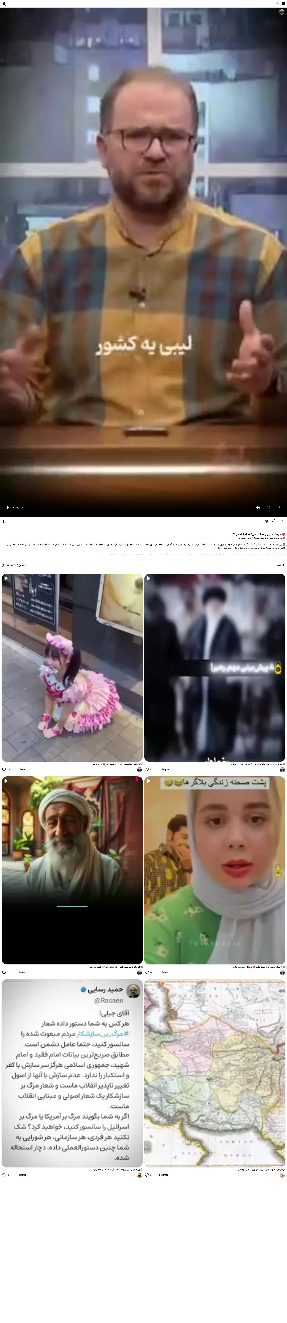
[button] (283, 4)
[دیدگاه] (274, 521)
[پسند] (282, 521)
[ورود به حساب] (4, 4)
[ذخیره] (5, 521)
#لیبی (282, 561)
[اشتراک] (266, 521)
